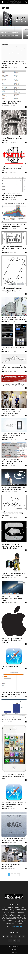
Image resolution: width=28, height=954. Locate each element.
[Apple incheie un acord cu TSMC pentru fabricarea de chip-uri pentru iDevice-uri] (14, 155)
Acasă (2, 6)
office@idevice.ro (17, 926)
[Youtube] (14, 940)
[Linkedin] (11, 936)
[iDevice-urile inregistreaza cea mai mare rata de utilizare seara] (14, 213)
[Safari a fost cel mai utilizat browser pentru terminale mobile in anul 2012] (14, 681)
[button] (2, 2)
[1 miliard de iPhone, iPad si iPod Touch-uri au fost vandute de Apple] (14, 18)
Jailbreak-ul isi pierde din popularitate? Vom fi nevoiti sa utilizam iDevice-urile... (11, 546)
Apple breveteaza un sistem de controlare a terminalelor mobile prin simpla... (12, 514)
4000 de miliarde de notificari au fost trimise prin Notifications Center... (12, 598)
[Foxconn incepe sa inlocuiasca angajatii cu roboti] (14, 853)
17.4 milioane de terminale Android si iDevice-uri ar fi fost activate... (13, 719)
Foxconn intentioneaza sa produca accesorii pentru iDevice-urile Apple (13, 318)
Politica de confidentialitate (7, 948)
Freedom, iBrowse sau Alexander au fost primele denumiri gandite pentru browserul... (13, 804)
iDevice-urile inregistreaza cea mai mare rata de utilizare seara (13, 225)
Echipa (23, 948)
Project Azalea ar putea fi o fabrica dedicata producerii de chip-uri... (13, 839)
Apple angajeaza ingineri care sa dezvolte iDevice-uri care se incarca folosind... (13, 63)
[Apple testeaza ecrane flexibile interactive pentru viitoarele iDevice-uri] (14, 238)
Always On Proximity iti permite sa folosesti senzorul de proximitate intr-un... (13, 776)
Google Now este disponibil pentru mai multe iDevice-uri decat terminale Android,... (13, 435)
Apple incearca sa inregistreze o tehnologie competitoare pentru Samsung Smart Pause (12, 290)
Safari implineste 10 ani (9, 667)
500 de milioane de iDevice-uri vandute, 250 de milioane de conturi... (11, 640)
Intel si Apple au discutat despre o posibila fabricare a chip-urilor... (13, 489)
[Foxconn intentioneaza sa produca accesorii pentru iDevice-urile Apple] (14, 306)
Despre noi (9, 946)
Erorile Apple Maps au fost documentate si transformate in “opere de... (12, 139)
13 (25, 577)
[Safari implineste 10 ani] (14, 656)
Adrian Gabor (4, 23)
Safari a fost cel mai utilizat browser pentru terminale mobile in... (13, 693)
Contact (14, 949)
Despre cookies (17, 948)
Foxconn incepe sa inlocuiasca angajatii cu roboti (12, 865)
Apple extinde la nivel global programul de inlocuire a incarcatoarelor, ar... (11, 103)
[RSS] (15, 936)
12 (25, 439)
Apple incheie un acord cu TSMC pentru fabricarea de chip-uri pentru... (12, 168)
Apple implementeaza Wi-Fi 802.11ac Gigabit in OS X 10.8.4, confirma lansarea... (12, 461)
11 (25, 696)
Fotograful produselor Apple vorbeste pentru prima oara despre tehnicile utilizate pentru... (13, 411)
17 (25, 780)
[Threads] (18, 940)
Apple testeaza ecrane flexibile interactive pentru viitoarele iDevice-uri (13, 248)
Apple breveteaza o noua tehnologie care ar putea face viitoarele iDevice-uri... (13, 367)
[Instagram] (7, 936)
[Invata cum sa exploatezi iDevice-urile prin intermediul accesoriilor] (14, 378)
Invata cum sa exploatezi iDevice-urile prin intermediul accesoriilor (12, 385)
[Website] (23, 936)
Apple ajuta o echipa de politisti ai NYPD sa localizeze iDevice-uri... (13, 574)
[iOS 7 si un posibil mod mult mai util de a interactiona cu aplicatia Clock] (14, 335)
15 (25, 868)
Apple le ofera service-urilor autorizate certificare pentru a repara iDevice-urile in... (11, 195)
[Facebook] (3, 936)
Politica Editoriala (16, 946)
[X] (19, 936)
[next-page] (18, 874)
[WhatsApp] (10, 940)
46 (25, 550)
